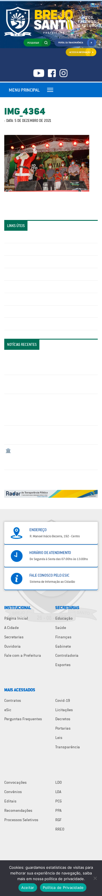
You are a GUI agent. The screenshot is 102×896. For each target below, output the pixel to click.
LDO (58, 782)
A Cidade (11, 627)
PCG (58, 801)
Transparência (67, 746)
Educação (64, 618)
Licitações (14, 274)
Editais (10, 801)
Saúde (60, 627)
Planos (11, 323)
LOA (58, 791)
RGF (58, 819)
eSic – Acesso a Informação (28, 261)
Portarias (63, 728)
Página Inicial (16, 618)
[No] (95, 878)
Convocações (15, 782)
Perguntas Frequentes (24, 299)
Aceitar (27, 887)
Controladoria (66, 655)
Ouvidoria (12, 646)
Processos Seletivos (21, 819)
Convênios (13, 791)
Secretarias (14, 636)
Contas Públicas (19, 249)
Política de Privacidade (63, 887)
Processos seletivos (22, 311)
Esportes (63, 664)
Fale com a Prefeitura (22, 655)
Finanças (63, 636)
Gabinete (63, 646)
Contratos (12, 700)
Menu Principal (24, 90)
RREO (59, 829)
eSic (7, 709)
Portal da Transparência (25, 236)
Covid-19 (62, 700)
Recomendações (18, 810)
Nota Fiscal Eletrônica (24, 286)
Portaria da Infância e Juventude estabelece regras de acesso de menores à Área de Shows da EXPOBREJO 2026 (49, 362)
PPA (58, 810)
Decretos (62, 718)
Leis (58, 737)
